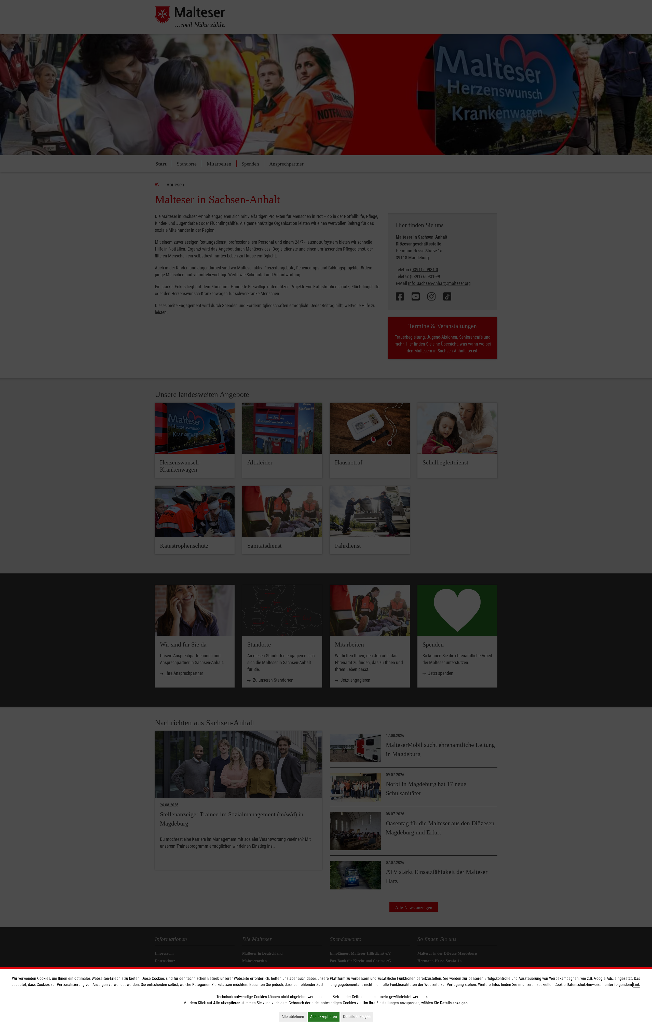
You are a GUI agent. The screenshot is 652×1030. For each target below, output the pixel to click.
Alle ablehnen (294, 1016)
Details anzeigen (358, 1016)
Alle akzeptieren (324, 1016)
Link (636, 984)
